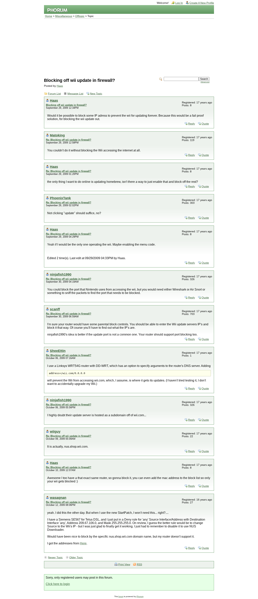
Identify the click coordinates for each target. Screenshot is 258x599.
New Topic (96, 93)
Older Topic (76, 557)
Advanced (205, 82)
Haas (60, 85)
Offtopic (79, 16)
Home (48, 16)
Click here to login (58, 584)
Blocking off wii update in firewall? (66, 105)
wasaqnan (58, 498)
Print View (124, 564)
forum (120, 596)
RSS (139, 564)
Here (83, 543)
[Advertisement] (129, 47)
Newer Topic (55, 557)
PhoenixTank (60, 198)
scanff (55, 309)
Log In (179, 3)
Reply (191, 123)
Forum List (54, 93)
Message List (75, 93)
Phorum (140, 596)
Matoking (57, 135)
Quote (205, 123)
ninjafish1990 (60, 274)
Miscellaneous (63, 16)
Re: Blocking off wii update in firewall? (68, 139)
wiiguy (55, 431)
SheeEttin (58, 351)
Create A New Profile (201, 3)
